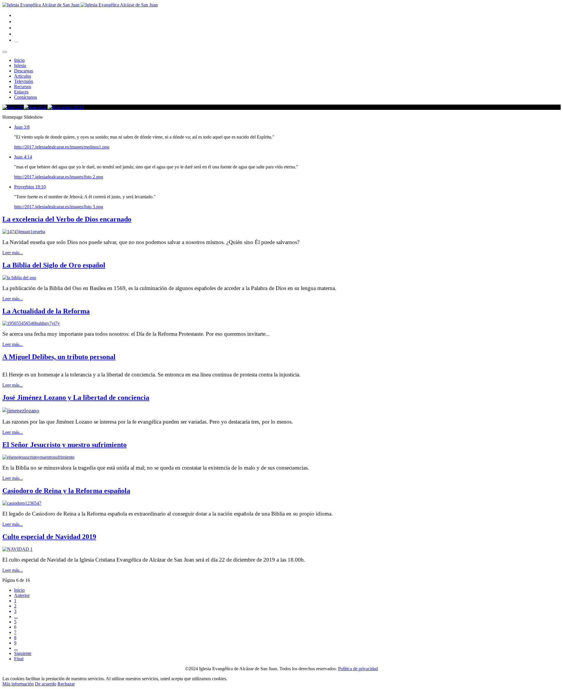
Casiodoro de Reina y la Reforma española (66, 490)
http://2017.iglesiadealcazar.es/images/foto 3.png (58, 206)
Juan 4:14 (23, 156)
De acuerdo (45, 683)
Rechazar (66, 683)
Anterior (22, 595)
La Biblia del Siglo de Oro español (53, 265)
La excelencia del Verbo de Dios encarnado (66, 219)
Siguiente (22, 653)
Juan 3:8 (22, 127)
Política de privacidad (358, 668)
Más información (18, 683)
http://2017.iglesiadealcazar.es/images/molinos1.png (61, 146)
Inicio (19, 590)
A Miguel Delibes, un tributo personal (59, 357)
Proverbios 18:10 (30, 186)
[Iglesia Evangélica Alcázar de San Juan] (80, 4)
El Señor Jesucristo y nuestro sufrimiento (64, 444)
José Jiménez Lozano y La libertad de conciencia (75, 397)
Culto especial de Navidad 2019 (49, 536)
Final (18, 658)
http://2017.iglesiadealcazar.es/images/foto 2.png (58, 176)
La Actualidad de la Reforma (46, 311)
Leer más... (12, 252)
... (16, 616)
